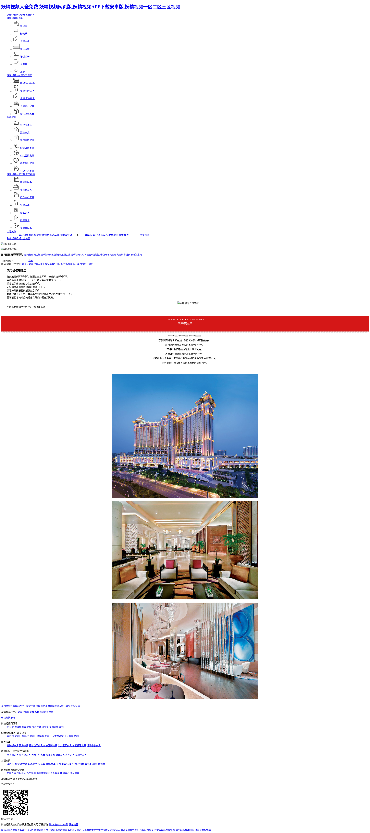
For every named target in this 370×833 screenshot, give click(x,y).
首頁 (24, 264)
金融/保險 (34, 235)
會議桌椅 (128, 255)
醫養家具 (11, 117)
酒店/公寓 (23, 235)
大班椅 (119, 255)
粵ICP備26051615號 (58, 824)
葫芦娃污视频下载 (127, 830)
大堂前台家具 (59, 736)
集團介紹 (11, 773)
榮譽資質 (144, 235)
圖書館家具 (12, 755)
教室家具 (70, 755)
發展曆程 (21, 773)
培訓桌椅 (137, 255)
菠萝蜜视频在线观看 (164, 830)
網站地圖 (73, 824)
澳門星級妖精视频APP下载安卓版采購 (60, 706)
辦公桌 (10, 727)
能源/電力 (44, 235)
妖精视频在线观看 (58, 830)
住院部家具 (12, 745)
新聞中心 (64, 773)
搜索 (30, 260)
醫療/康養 (124, 235)
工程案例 (11, 231)
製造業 (53, 235)
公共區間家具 (65, 745)
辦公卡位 (100, 255)
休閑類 (54, 727)
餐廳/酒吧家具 (29, 736)
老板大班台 (110, 255)
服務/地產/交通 (64, 235)
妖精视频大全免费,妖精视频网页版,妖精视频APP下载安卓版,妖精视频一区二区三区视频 (90, 6)
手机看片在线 (75, 830)
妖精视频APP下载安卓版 (19, 75)
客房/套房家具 (14, 736)
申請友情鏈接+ (8, 718)
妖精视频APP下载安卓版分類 (44, 264)
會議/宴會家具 (44, 736)
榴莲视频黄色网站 (184, 830)
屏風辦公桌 (65, 255)
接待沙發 (36, 727)
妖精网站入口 (41, 830)
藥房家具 (23, 745)
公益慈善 (74, 773)
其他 (61, 727)
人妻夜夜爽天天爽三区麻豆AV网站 (100, 830)
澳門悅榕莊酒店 (85, 264)
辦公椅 (17, 727)
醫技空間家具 (36, 745)
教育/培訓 (113, 235)
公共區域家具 (68, 264)
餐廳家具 (50, 755)
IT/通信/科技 (101, 235)
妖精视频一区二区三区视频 (21, 174)
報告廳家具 (25, 755)
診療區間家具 (50, 745)
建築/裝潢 (90, 235)
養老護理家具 (79, 745)
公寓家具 (60, 755)
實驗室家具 (81, 755)
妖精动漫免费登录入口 (22, 830)
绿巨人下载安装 (203, 830)
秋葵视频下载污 (145, 830)
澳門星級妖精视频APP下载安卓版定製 (20, 706)
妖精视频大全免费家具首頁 (21, 15)
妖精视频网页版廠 (49, 255)
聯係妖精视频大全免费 (18, 238)
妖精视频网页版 (15, 18)
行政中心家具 (94, 745)
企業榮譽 (31, 773)
